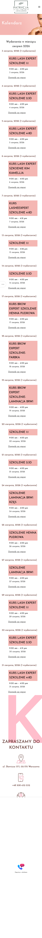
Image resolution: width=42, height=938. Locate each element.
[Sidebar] (3, 284)
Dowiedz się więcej (17, 78)
